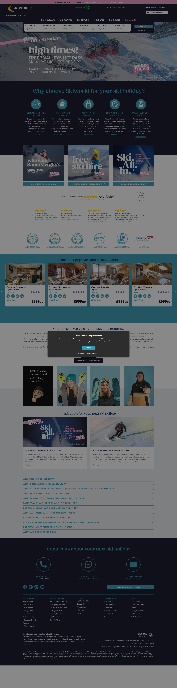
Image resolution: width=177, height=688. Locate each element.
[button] (88, 353)
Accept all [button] (88, 348)
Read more (91, 343)
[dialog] (88, 344)
